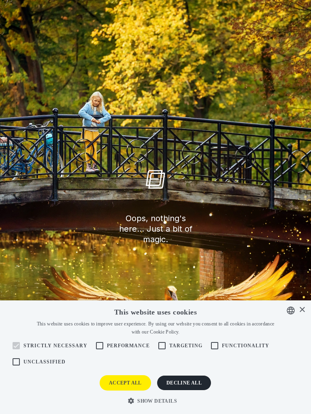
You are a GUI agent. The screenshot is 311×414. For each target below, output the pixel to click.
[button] (155, 400)
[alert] (155, 357)
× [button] (302, 310)
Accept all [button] (125, 383)
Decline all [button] (184, 383)
